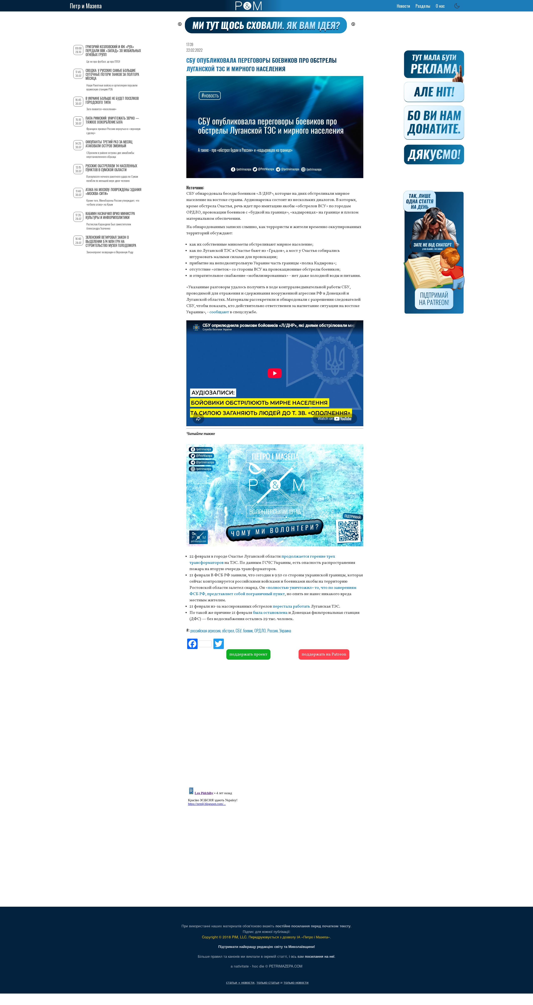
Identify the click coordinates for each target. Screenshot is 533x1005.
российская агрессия (205, 630)
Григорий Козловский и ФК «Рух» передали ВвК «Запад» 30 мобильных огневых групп (113, 50)
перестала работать (291, 606)
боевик (248, 630)
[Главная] (248, 5)
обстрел (228, 630)
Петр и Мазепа (86, 5)
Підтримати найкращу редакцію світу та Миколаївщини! (266, 946)
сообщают (219, 312)
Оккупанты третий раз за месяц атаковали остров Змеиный (109, 143)
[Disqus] (274, 723)
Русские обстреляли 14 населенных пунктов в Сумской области (111, 167)
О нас (440, 6)
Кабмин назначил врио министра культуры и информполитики (110, 215)
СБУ (239, 630)
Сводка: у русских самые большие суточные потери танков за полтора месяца (112, 74)
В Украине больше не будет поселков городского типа (112, 100)
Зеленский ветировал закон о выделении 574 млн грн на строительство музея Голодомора (111, 241)
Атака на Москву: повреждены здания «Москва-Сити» (113, 191)
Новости (403, 6)
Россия (272, 630)
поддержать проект (248, 654)
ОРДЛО (260, 630)
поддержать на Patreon (324, 654)
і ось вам (311, 956)
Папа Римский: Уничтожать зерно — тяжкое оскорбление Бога (112, 120)
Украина (285, 630)
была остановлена (270, 613)
